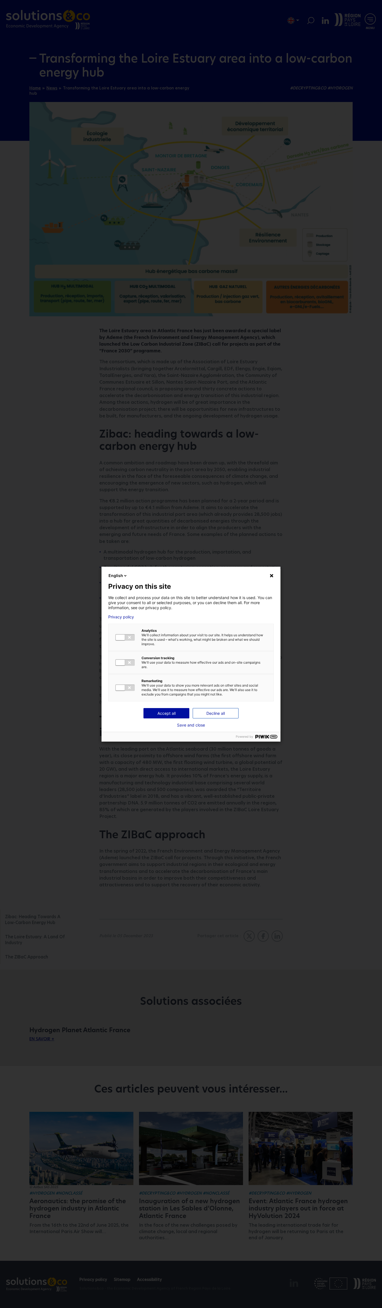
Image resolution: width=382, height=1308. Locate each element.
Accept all (166, 713)
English (116, 575)
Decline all (215, 713)
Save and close (191, 725)
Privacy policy (121, 617)
